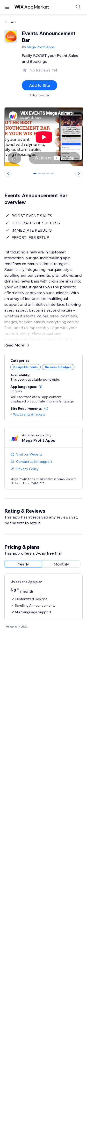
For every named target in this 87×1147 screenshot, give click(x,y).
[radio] (23, 564)
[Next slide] (79, 173)
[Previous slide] (8, 173)
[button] (40, 387)
